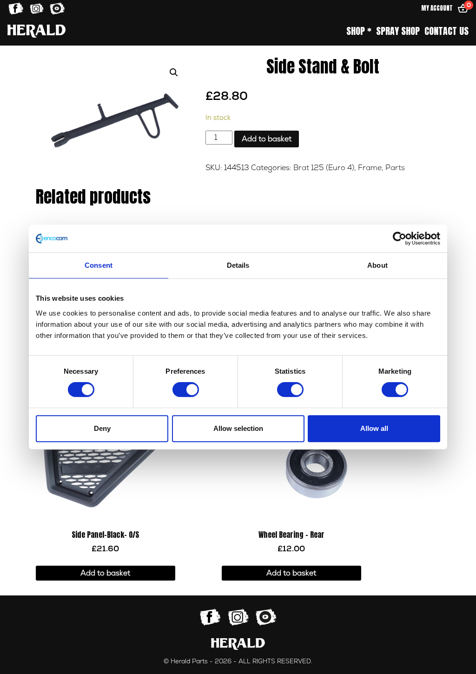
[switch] (185, 389)
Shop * (358, 31)
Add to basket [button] (105, 573)
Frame (370, 167)
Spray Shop (398, 31)
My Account (437, 8)
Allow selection (238, 428)
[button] (173, 72)
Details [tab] (238, 265)
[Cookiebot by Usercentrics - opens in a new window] (399, 238)
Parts (395, 167)
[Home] (36, 31)
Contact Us (446, 31)
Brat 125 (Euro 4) (323, 167)
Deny (102, 428)
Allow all (374, 428)
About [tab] (377, 265)
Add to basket (266, 139)
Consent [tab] (98, 265)
